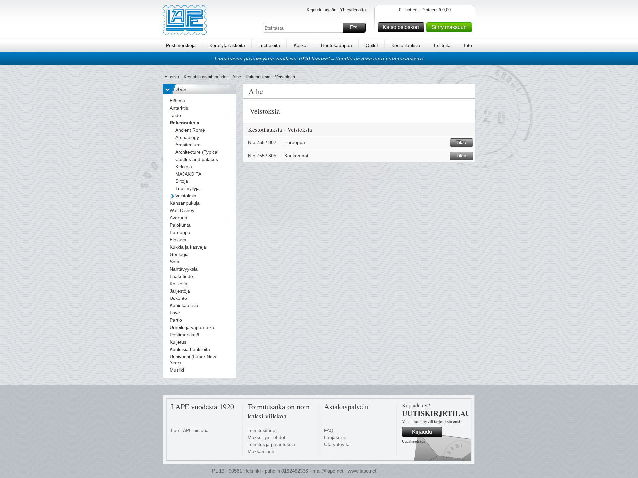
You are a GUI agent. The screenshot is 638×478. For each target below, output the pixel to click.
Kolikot (301, 45)
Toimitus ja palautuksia (271, 444)
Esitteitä (442, 45)
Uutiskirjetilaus (413, 441)
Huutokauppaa (336, 45)
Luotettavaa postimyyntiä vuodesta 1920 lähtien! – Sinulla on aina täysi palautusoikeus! (319, 58)
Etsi (354, 27)
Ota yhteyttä (337, 444)
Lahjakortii (335, 437)
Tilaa (461, 142)
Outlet (372, 45)
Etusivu (171, 76)
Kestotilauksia (405, 45)
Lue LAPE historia (190, 430)
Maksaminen (261, 451)
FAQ (328, 430)
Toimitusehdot (262, 430)
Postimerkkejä (181, 45)
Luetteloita (269, 45)
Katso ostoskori (401, 27)
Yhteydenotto (353, 9)
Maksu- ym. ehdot (266, 437)
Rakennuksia (258, 76)
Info (468, 45)
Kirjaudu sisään (321, 9)
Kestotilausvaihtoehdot (206, 76)
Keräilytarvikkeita (227, 45)
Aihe (236, 76)
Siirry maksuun (449, 27)
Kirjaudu (422, 432)
